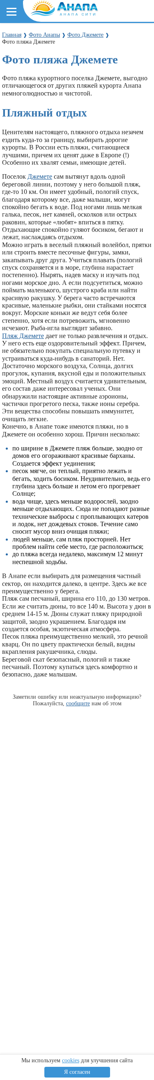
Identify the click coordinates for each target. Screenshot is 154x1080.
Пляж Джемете (23, 335)
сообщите (78, 703)
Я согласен (77, 1072)
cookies (70, 1060)
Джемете (40, 176)
